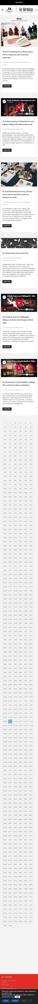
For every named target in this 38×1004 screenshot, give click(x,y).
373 (10, 676)
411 (20, 701)
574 (25, 811)
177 (20, 542)
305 (30, 627)
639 (20, 856)
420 (5, 709)
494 (15, 758)
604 (26, 832)
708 (5, 905)
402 (5, 697)
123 (20, 505)
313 (10, 636)
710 (15, 905)
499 (10, 762)
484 (26, 750)
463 (10, 738)
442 (26, 721)
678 (5, 885)
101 (30, 489)
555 (20, 799)
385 (10, 685)
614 (15, 840)
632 (15, 852)
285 (20, 615)
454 (25, 730)
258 (5, 599)
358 (25, 664)
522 (5, 779)
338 (15, 652)
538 (25, 787)
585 (20, 819)
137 (30, 513)
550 (25, 795)
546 (5, 795)
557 (30, 799)
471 (20, 742)
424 (26, 709)
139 (10, 517)
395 (30, 689)
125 (30, 505)
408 (5, 701)
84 (5, 480)
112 (25, 497)
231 (20, 578)
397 (10, 693)
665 (30, 872)
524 (15, 779)
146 (15, 521)
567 (20, 807)
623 (30, 844)
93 (20, 485)
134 (15, 513)
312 (5, 636)
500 (15, 762)
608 (15, 836)
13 (10, 431)
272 (15, 607)
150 (5, 525)
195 (20, 554)
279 (20, 611)
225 (20, 574)
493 (10, 758)
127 (10, 509)
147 (20, 521)
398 (15, 693)
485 (31, 750)
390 (5, 689)
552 (5, 799)
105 (20, 493)
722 (15, 913)
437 (31, 717)
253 (10, 595)
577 (10, 815)
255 (20, 595)
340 (25, 652)
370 (25, 672)
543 (20, 791)
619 (10, 844)
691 (10, 893)
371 (30, 672)
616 (25, 840)
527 (30, 779)
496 (25, 758)
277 (10, 611)
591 (20, 823)
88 (25, 480)
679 (10, 885)
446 (15, 725)
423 (20, 709)
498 (5, 762)
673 (10, 881)
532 (25, 783)
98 (15, 489)
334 (25, 648)
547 (10, 795)
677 (31, 881)
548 (15, 795)
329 (30, 644)
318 (5, 640)
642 (5, 860)
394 (25, 689)
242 (15, 587)
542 (15, 791)
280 (25, 611)
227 (31, 574)
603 (20, 832)
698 (15, 897)
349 (10, 660)
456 (5, 734)
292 (25, 619)
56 (15, 460)
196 (25, 554)
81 (20, 476)
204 (5, 562)
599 (30, 828)
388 (25, 685)
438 (5, 721)
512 (15, 770)
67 (10, 468)
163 (10, 534)
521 (30, 774)
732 (5, 921)
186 (4, 550)
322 (25, 640)
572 (15, 811)
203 (31, 558)
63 (20, 464)
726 (5, 917)
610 (25, 836)
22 (25, 436)
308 (15, 632)
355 (10, 664)
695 (30, 893)
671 (30, 877)
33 (20, 444)
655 (10, 868)
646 (25, 860)
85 (10, 480)
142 (25, 517)
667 (10, 877)
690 (5, 893)
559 (10, 803)
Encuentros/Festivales (13, 258)
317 (30, 636)
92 (15, 485)
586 (25, 819)
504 (5, 766)
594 (5, 828)
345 (20, 656)
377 (30, 676)
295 (10, 623)
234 (5, 583)
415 (10, 705)
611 (31, 836)
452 (15, 730)
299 (31, 623)
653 (30, 864)
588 (5, 823)
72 (5, 472)
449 (31, 725)
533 (30, 783)
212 (15, 566)
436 (25, 717)
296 (15, 623)
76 (25, 472)
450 (5, 730)
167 (30, 534)
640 (26, 856)
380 (15, 681)
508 (25, 766)
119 (31, 501)
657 (20, 868)
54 (5, 460)
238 (25, 583)
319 (10, 640)
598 (25, 828)
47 (31, 452)
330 (5, 648)
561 (20, 803)
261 (20, 599)
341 (30, 652)
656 (15, 868)
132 (5, 513)
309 (20, 632)
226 (25, 574)
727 (10, 917)
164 (15, 534)
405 (20, 697)
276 (5, 611)
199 (10, 558)
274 (25, 607)
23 (31, 436)
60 (5, 464)
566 (15, 807)
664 (25, 872)
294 (5, 623)
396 (5, 693)
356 (15, 664)
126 (4, 509)
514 (25, 770)
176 (15, 542)
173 (30, 538)
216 (4, 570)
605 (30, 832)
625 (10, 848)
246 (5, 591)
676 (25, 881)
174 (5, 542)
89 (31, 480)
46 (25, 452)
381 (20, 681)
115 (10, 501)
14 (15, 431)
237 (20, 583)
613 (10, 840)
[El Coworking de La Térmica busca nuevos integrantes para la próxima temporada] (19, 35)
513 (20, 770)
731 (30, 917)
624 (5, 848)
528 (5, 783)
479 (31, 746)
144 (5, 521)
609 (20, 836)
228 (5, 578)
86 (15, 480)
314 (15, 636)
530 (15, 783)
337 (10, 652)
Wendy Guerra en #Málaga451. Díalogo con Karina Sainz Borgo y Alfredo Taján (17, 320)
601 (10, 832)
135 (20, 513)
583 (10, 819)
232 (25, 578)
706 (25, 901)
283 (10, 615)
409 (10, 701)
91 (10, 485)
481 (10, 750)
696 (5, 897)
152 (15, 525)
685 (10, 889)
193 (10, 554)
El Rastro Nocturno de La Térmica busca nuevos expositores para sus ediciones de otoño (17, 194)
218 (15, 570)
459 (20, 734)
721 (10, 913)
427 (10, 713)
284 (15, 615)
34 (25, 444)
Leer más (7, 86)
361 (10, 668)
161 (31, 529)
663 (20, 872)
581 (30, 815)
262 (25, 599)
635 (30, 852)
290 (15, 619)
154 (25, 525)
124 (25, 505)
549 (20, 795)
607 (10, 836)
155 (30, 525)
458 (15, 734)
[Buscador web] (35, 10)
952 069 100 (19, 2)
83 (31, 476)
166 (25, 534)
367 (10, 672)
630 (5, 852)
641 (30, 856)
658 (25, 868)
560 (15, 803)
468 (5, 742)
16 (26, 431)
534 (5, 787)
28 (25, 440)
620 (15, 844)
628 (25, 848)
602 (15, 832)
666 (5, 877)
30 (5, 444)
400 (26, 693)
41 (31, 448)
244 (26, 587)
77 (31, 472)
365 (30, 668)
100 (25, 489)
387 (20, 685)
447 (20, 725)
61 (10, 464)
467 (31, 738)
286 (25, 615)
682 (25, 885)
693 (20, 893)
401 (30, 693)
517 (10, 774)
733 (10, 921)
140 (15, 517)
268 (25, 603)
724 (25, 913)
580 (25, 815)
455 (30, 730)
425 (31, 709)
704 (15, 901)
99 (20, 489)
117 (20, 501)
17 (31, 431)
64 (25, 464)
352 (25, 660)
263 (30, 599)
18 (5, 436)
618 (4, 844)
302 (15, 627)
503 (30, 762)
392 (15, 689)
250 (25, 591)
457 (10, 734)
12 (5, 431)
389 (30, 685)
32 (15, 444)
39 (20, 448)
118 (25, 501)
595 (10, 828)
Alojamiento (5, 984)
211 (10, 566)
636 (5, 856)
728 (15, 917)
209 (31, 562)
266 (15, 603)
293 (30, 619)
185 (30, 546)
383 (30, 681)
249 (20, 591)
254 (15, 595)
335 (30, 648)
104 (15, 493)
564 (5, 807)
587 (30, 819)
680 (15, 885)
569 (30, 807)
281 (30, 611)
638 (15, 856)
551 (30, 795)
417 (20, 705)
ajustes (17, 997)
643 (10, 860)
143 (30, 517)
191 (31, 550)
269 (31, 603)
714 (5, 909)
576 (5, 815)
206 (15, 562)
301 (10, 627)
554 (15, 799)
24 (5, 440)
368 (15, 672)
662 (15, 872)
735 (20, 921)
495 (20, 758)
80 (15, 476)
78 (5, 476)
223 (10, 574)
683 (30, 885)
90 (5, 485)
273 (20, 607)
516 (5, 774)
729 (20, 917)
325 (10, 644)
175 (10, 542)
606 (5, 836)
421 (10, 709)
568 (25, 807)
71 (31, 468)
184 (25, 546)
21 (20, 436)
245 (31, 587)
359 (30, 664)
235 (10, 583)
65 (31, 464)
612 (4, 840)
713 (30, 905)
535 (10, 787)
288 (5, 619)
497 (31, 758)
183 (20, 546)
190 (25, 550)
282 (5, 615)
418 (25, 705)
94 (25, 485)
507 (20, 766)
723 (20, 913)
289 (10, 619)
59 (31, 460)
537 (20, 787)
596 (15, 828)
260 (15, 599)
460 (26, 734)
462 (5, 738)
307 (10, 632)
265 (10, 603)
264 (5, 603)
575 (30, 811)
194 (15, 554)
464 (15, 738)
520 (25, 774)
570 (5, 811)
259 (10, 599)
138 (5, 517)
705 (20, 901)
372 (5, 676)
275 (30, 607)
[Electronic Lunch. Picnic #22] (19, 243)
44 (15, 452)
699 (20, 897)
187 (10, 550)
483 (20, 750)
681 (20, 885)
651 (20, 864)
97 (10, 489)
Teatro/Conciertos (9, 260)
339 (20, 652)
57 (20, 460)
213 (20, 566)
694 (25, 893)
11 (30, 427)
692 (15, 893)
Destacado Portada (16, 62)
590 (15, 823)
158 (15, 529)
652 (25, 864)
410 (15, 701)
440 (15, 721)
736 (25, 921)
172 (25, 538)
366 (5, 672)
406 (26, 697)
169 (10, 538)
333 (20, 648)
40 (25, 448)
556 (25, 799)
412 (25, 701)
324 (5, 644)
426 (5, 713)
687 (20, 889)
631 (10, 852)
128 (15, 509)
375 (20, 676)
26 (15, 440)
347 (31, 656)
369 (20, 672)
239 (30, 583)
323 (30, 640)
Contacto (4, 982)
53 (31, 456)
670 (25, 877)
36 (5, 448)
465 (20, 738)
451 (10, 730)
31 (10, 444)
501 (20, 762)
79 (10, 476)
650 (15, 864)
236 (15, 583)
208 (25, 562)
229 (10, 578)
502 (25, 762)
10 (26, 427)
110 (15, 497)
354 (5, 664)
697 (10, 897)
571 (10, 811)
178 (25, 542)
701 (30, 897)
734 (15, 921)
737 (30, 921)
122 (15, 505)
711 (20, 905)
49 (10, 456)
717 (20, 909)
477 (20, 746)
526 (25, 779)
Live (21, 129)
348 (5, 660)
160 (25, 529)
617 (30, 840)
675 (20, 881)
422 (15, 709)
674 (15, 881)
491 (30, 754)
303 (20, 627)
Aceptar (6, 1001)
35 (31, 444)
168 (4, 538)
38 (15, 448)
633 (20, 852)
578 (15, 815)
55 (10, 460)
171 (20, 538)
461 (30, 734)
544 (25, 791)
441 (20, 721)
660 (5, 872)
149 (30, 521)
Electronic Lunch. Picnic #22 (17, 253)
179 (30, 542)
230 (15, 578)
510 (5, 770)
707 (31, 901)
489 (20, 754)
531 (20, 783)
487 (10, 754)
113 (31, 497)
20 (15, 436)
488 (15, 754)
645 (20, 860)
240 (5, 587)
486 (5, 754)
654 (5, 868)
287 (31, 615)
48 (5, 456)
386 (15, 685)
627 (20, 848)
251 (30, 591)
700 (25, 897)
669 (20, 877)
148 (25, 521)
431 (30, 713)
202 (25, 558)
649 (10, 864)
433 (10, 717)
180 (5, 546)
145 (10, 521)
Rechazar (15, 1001)
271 (10, 607)
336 (5, 652)
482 (15, 750)
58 (26, 460)
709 (10, 905)
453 (20, 730)
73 (10, 472)
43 (10, 452)
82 (25, 476)
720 (5, 913)
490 (26, 754)
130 (25, 509)
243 (20, 587)
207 (20, 562)
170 (15, 538)
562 (25, 803)
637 (10, 856)
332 (15, 648)
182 (15, 546)
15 (20, 431)
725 (30, 913)
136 (25, 513)
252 (5, 595)
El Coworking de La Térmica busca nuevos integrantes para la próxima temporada (17, 54)
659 (30, 868)
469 (10, 742)
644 (15, 860)
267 (20, 603)
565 (10, 807)
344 (15, 656)
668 (15, 877)
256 (25, 595)
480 (5, 750)
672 (5, 881)
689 (31, 889)
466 (25, 738)
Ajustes (24, 1001)
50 (15, 456)
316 (25, 636)
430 (25, 713)
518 (15, 774)
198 (4, 558)
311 (31, 632)
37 (10, 448)
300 (5, 627)
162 (4, 534)
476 (15, 746)
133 (10, 513)
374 (15, 676)
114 (5, 501)
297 (20, 623)
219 (20, 570)
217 (10, 570)
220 (25, 570)
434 (15, 717)
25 (10, 440)
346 (25, 656)
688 (25, 889)
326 (15, 644)
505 (10, 766)
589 (10, 823)
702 (5, 901)
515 (30, 770)
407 (31, 697)
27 (20, 440)
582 (5, 819)
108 (5, 497)
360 (5, 668)
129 (20, 509)
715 (10, 909)
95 (31, 485)
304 (25, 627)
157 (10, 529)
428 (15, 713)
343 (10, 656)
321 (20, 640)
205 (10, 562)
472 (25, 742)
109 (10, 497)
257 (30, 595)
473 (31, 742)
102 (5, 493)
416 (15, 705)
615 (20, 840)
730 (25, 917)
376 (25, 676)
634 (25, 852)
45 (20, 452)
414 (5, 705)
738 (5, 926)
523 (10, 779)
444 (5, 725)
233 (30, 578)
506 (15, 766)
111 (20, 497)
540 (5, 791)
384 (5, 685)
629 (31, 848)
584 (15, 819)
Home (13, 20)
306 (5, 632)
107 (30, 493)
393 (20, 689)
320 (15, 640)
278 (15, 611)
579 (20, 815)
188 (15, 550)
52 (26, 456)
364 (25, 668)
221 (30, 570)
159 (20, 529)
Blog (6, 62)
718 (25, 909)
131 (31, 509)
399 (20, 693)
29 (31, 440)
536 (15, 787)
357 (20, 664)
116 (15, 501)
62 (15, 464)
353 (30, 660)
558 (5, 803)
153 (20, 525)
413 (30, 701)
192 (4, 554)
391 (10, 689)
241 (10, 587)
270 (5, 607)
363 (20, 668)
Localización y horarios (8, 980)
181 (10, 546)
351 (20, 660)
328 (25, 644)
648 (5, 864)
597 (20, 828)
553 (10, 799)
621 (20, 844)
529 (10, 783)
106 (25, 493)
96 (5, 489)
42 (5, 452)
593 (30, 823)
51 (20, 456)
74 (15, 472)
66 (5, 468)
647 (31, 860)
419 (30, 705)
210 (5, 566)
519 (20, 774)
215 (30, 566)
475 (10, 746)
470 (15, 742)
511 (10, 770)
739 (10, 926)
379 (10, 681)
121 (10, 505)
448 (26, 725)
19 (10, 436)
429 (20, 713)
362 (15, 668)
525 (20, 779)
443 (31, 721)
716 (15, 909)
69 (20, 468)
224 (15, 574)
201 (20, 558)
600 (5, 832)
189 (20, 550)
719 (30, 909)
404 (15, 697)
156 (5, 529)
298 (25, 623)
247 (10, 591)
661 (10, 872)
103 (10, 493)
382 (25, 681)
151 (10, 525)
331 (10, 648)
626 (15, 848)
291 (20, 619)
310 (25, 632)
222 (5, 574)
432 (5, 717)
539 (30, 787)
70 (25, 468)
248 (15, 591)
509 (30, 766)
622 (25, 844)
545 (30, 791)
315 (20, 636)
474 (5, 746)
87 (20, 480)
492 (5, 758)
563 (30, 803)
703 (10, 901)
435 (20, 717)
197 (30, 554)
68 (15, 468)
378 (5, 681)
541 (10, 791)
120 (5, 505)
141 (20, 517)
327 (20, 644)
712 (25, 905)
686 (15, 889)
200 (15, 558)
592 (25, 823)
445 (10, 725)
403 (10, 697)
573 (20, 811)
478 (25, 746)
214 (25, 566)
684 (5, 889)
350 (15, 660)
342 (5, 656)
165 (20, 534)
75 (20, 472)
